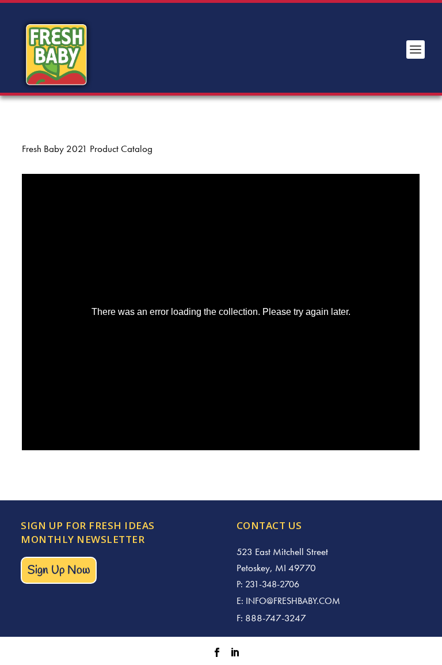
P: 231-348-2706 (268, 584)
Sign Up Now (59, 570)
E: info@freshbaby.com (288, 601)
